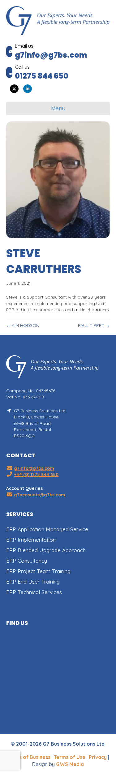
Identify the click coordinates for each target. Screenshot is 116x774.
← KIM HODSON (22, 325)
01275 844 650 (41, 76)
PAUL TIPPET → (94, 325)
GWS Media (70, 764)
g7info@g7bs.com (51, 55)
